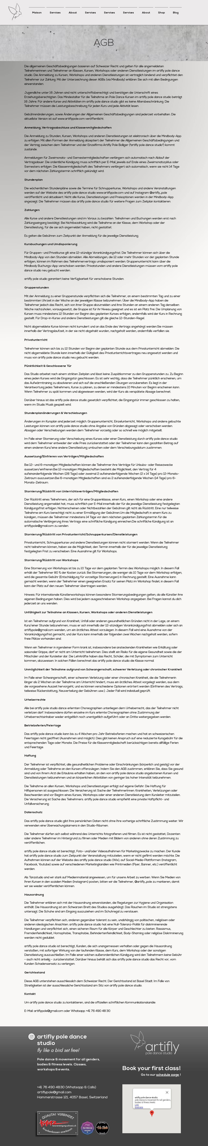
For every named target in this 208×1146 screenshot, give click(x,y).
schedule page (167, 1075)
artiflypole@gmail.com (39, 526)
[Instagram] (31, 1036)
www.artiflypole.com (71, 119)
